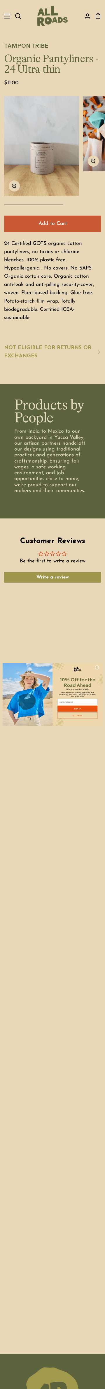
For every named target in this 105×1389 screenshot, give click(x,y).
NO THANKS (77, 715)
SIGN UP (77, 708)
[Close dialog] (97, 667)
